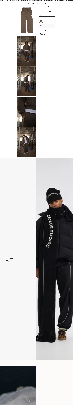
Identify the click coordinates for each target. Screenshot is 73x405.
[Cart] (71, 2)
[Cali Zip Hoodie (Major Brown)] (41, 21)
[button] (27, 3)
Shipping (42, 8)
